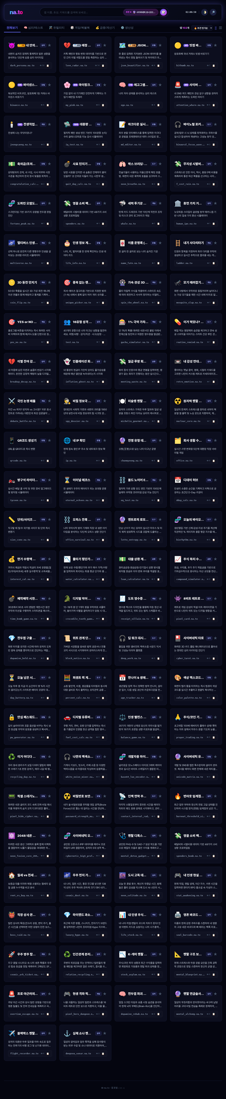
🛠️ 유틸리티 (57, 27)
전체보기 (12, 27)
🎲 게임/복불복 (80, 27)
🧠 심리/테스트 (33, 27)
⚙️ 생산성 (127, 27)
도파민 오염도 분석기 (143, 12)
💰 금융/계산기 (105, 27)
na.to (16, 12)
